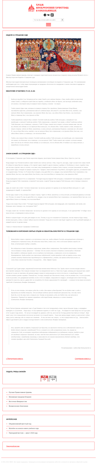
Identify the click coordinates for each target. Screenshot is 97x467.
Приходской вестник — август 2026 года (23, 433)
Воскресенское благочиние (18, 406)
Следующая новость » (83, 359)
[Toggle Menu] (48, 24)
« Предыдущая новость (14, 359)
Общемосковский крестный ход (20, 424)
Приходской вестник (12, 446)
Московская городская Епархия (20, 397)
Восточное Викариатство (18, 401)
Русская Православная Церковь (20, 392)
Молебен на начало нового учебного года (24, 428)
